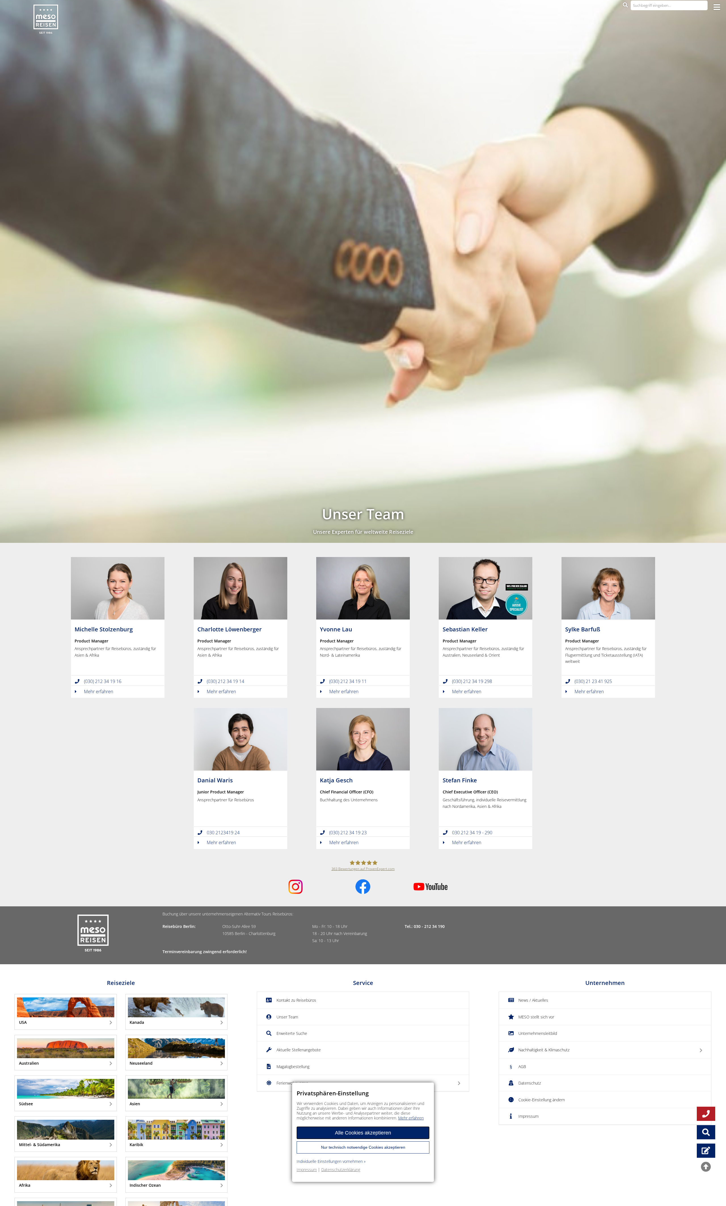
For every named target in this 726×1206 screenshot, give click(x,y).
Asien (135, 1103)
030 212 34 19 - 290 (472, 832)
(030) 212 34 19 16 (102, 681)
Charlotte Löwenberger (229, 629)
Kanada (137, 1022)
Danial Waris (215, 780)
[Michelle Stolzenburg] (117, 617)
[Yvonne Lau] (363, 617)
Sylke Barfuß (582, 629)
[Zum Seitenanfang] (706, 1168)
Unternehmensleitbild (537, 1033)
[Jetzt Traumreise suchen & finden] (706, 1132)
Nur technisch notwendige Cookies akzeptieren (363, 1147)
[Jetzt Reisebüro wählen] (706, 1151)
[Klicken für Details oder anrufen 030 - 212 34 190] (706, 1114)
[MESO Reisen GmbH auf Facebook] (363, 892)
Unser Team (287, 1017)
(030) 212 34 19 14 (225, 681)
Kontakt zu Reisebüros (296, 1000)
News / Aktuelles (533, 1000)
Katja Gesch (336, 780)
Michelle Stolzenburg (104, 629)
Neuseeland (141, 1063)
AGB (522, 1066)
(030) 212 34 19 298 (472, 681)
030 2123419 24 (223, 832)
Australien (29, 1063)
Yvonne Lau (336, 629)
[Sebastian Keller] (485, 617)
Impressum (528, 1116)
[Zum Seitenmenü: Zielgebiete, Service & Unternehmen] (717, 7)
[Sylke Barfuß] (608, 617)
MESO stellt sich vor (536, 1017)
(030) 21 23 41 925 (593, 681)
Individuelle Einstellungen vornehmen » (331, 1161)
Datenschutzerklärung (340, 1169)
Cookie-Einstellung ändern (541, 1099)
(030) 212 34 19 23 (348, 832)
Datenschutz (529, 1083)
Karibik (136, 1144)
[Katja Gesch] (363, 768)
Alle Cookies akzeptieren (363, 1132)
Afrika (24, 1185)
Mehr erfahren (98, 691)
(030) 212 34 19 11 (348, 681)
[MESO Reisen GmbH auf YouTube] (430, 888)
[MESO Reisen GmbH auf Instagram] (295, 891)
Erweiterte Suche (292, 1033)
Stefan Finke (460, 780)
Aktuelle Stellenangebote (299, 1049)
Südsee (26, 1103)
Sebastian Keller (465, 629)
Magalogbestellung (293, 1066)
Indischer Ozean (145, 1185)
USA (23, 1022)
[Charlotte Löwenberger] (240, 617)
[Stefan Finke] (485, 768)
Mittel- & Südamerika (39, 1144)
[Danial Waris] (240, 768)
